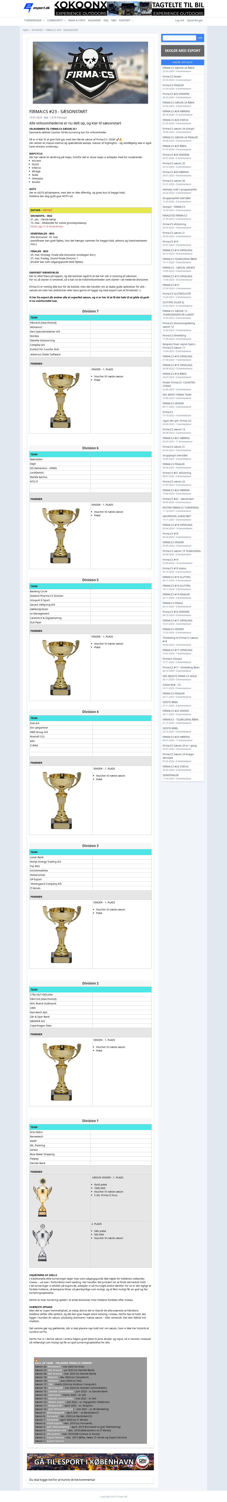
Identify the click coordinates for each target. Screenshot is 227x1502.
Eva (46, 117)
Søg (200, 37)
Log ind (179, 20)
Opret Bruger (195, 20)
